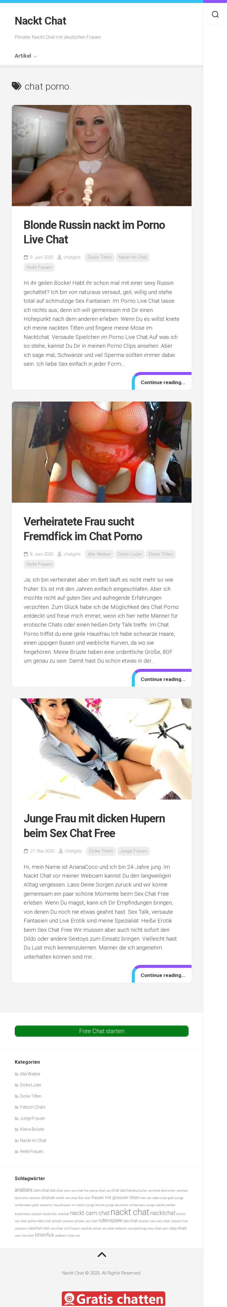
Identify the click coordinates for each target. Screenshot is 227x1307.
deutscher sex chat (146, 1191)
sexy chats (178, 1228)
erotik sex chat (66, 1198)
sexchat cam (39, 1228)
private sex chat (86, 1221)
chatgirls (72, 257)
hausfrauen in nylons (69, 1205)
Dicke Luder (130, 554)
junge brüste (95, 1205)
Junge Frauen (133, 851)
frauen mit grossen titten (115, 1197)
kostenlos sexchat (56, 1214)
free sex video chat (153, 1198)
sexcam (144, 1221)
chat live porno (87, 1191)
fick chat (84, 1198)
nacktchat (163, 1213)
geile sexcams (42, 1205)
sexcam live (179, 1221)
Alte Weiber (99, 554)
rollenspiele (110, 1220)
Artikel (23, 56)
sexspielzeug (137, 1228)
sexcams (21, 1228)
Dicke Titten (100, 257)
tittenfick (44, 1235)
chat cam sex (66, 1191)
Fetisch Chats (33, 1107)
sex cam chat (160, 1221)
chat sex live (122, 1190)
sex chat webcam (114, 1228)
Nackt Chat (40, 21)
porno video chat (39, 1221)
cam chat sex (44, 1190)
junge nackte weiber (161, 1205)
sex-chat (130, 1221)
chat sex (105, 1191)
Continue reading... (163, 382)
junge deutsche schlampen (126, 1205)
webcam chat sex (67, 1236)
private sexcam (63, 1221)
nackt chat (130, 1212)
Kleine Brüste (32, 1129)
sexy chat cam (157, 1228)
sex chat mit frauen (65, 1228)
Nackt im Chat (133, 257)
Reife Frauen (39, 267)
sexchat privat (91, 1228)
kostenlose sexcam (28, 1214)
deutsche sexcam (27, 1198)
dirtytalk (48, 1198)
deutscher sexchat (174, 1191)
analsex (24, 1190)
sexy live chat (24, 1236)
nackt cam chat (90, 1213)
